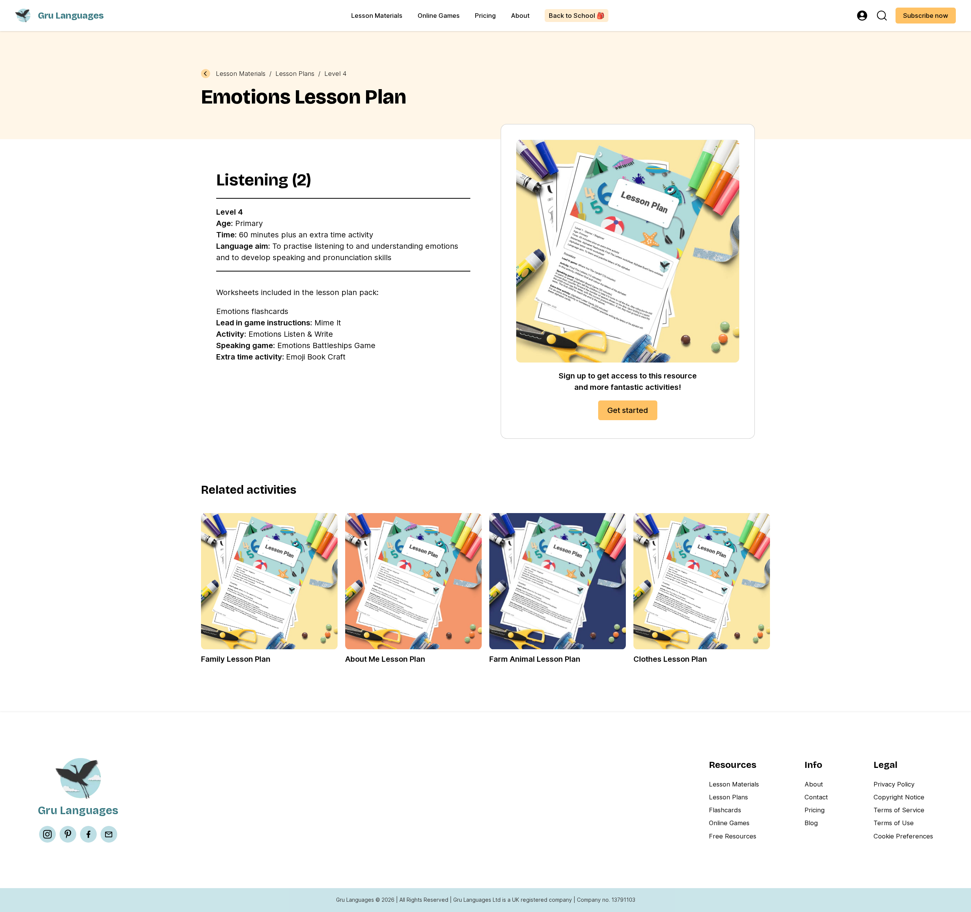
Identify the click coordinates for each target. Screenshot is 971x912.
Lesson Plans (294, 74)
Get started (627, 410)
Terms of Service (899, 810)
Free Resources (732, 836)
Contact (816, 797)
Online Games (439, 15)
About (520, 15)
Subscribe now (925, 15)
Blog (811, 823)
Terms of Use (894, 823)
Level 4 (335, 74)
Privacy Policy (894, 784)
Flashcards (725, 810)
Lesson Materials (376, 15)
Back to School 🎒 (577, 15)
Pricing (485, 15)
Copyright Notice (899, 797)
